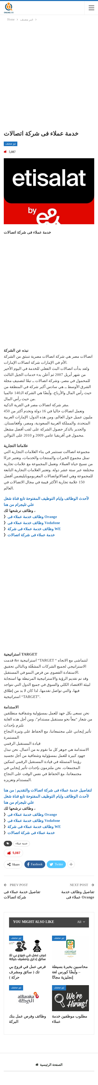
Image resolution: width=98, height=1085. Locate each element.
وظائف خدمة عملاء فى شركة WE (34, 529)
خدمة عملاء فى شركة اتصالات (31, 535)
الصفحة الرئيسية (51, 1065)
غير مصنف (10, 144)
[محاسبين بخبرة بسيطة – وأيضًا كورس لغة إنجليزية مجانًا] (70, 949)
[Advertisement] (49, 76)
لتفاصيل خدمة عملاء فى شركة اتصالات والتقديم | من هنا (48, 790)
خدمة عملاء (21, 843)
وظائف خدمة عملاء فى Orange (32, 517)
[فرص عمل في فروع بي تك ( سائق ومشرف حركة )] (27, 949)
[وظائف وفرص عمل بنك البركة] (27, 998)
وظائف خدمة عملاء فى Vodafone (34, 523)
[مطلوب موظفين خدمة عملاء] (70, 998)
